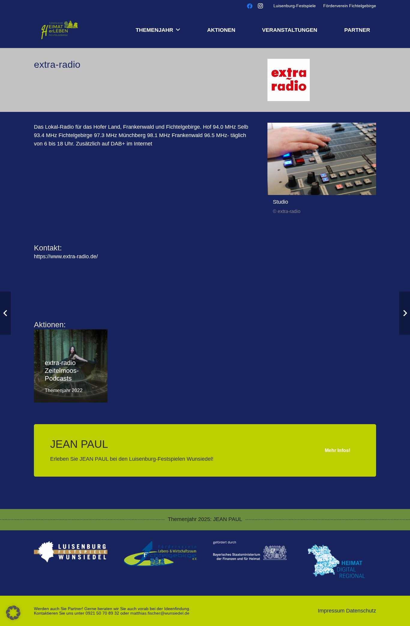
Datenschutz (361, 611)
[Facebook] (249, 6)
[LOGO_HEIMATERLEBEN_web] (60, 30)
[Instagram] (260, 6)
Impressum (331, 611)
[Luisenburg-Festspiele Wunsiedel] (70, 551)
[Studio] (321, 159)
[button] (178, 30)
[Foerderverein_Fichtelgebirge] (160, 554)
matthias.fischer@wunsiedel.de (159, 613)
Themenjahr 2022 (64, 390)
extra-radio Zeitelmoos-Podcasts (62, 370)
